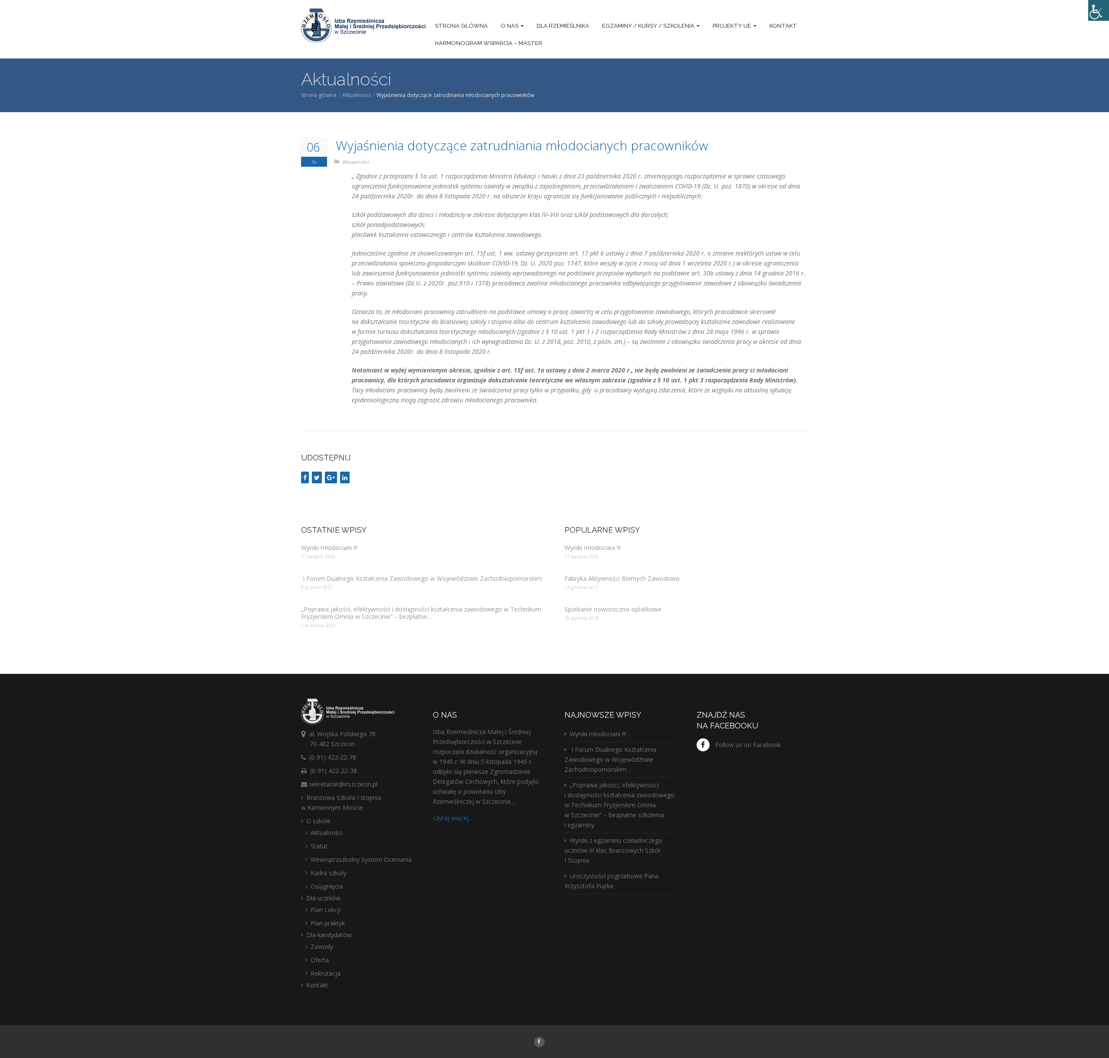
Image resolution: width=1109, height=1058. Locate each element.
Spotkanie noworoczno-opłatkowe (613, 609)
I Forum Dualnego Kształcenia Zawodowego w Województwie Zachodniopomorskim (421, 578)
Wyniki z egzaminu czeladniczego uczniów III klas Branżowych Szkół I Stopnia (613, 850)
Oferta (320, 960)
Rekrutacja (325, 973)
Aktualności (356, 95)
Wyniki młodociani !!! (329, 547)
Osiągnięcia (327, 886)
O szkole (318, 821)
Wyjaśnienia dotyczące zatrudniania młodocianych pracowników (522, 145)
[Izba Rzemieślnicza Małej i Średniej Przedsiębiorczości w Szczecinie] (363, 26)
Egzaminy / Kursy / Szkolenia (648, 26)
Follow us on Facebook (748, 745)
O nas (510, 26)
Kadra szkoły (329, 873)
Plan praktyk (328, 923)
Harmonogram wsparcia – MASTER (488, 43)
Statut (319, 846)
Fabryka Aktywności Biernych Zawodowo (622, 578)
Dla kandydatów (329, 935)
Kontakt (783, 26)
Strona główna (461, 26)
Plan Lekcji (325, 910)
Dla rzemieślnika (563, 26)
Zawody (322, 946)
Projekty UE (732, 26)
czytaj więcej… (453, 818)
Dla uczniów (323, 898)
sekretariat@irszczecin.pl (343, 784)
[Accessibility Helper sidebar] (1098, 10)
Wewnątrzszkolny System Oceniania (361, 859)
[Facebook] (539, 1041)
